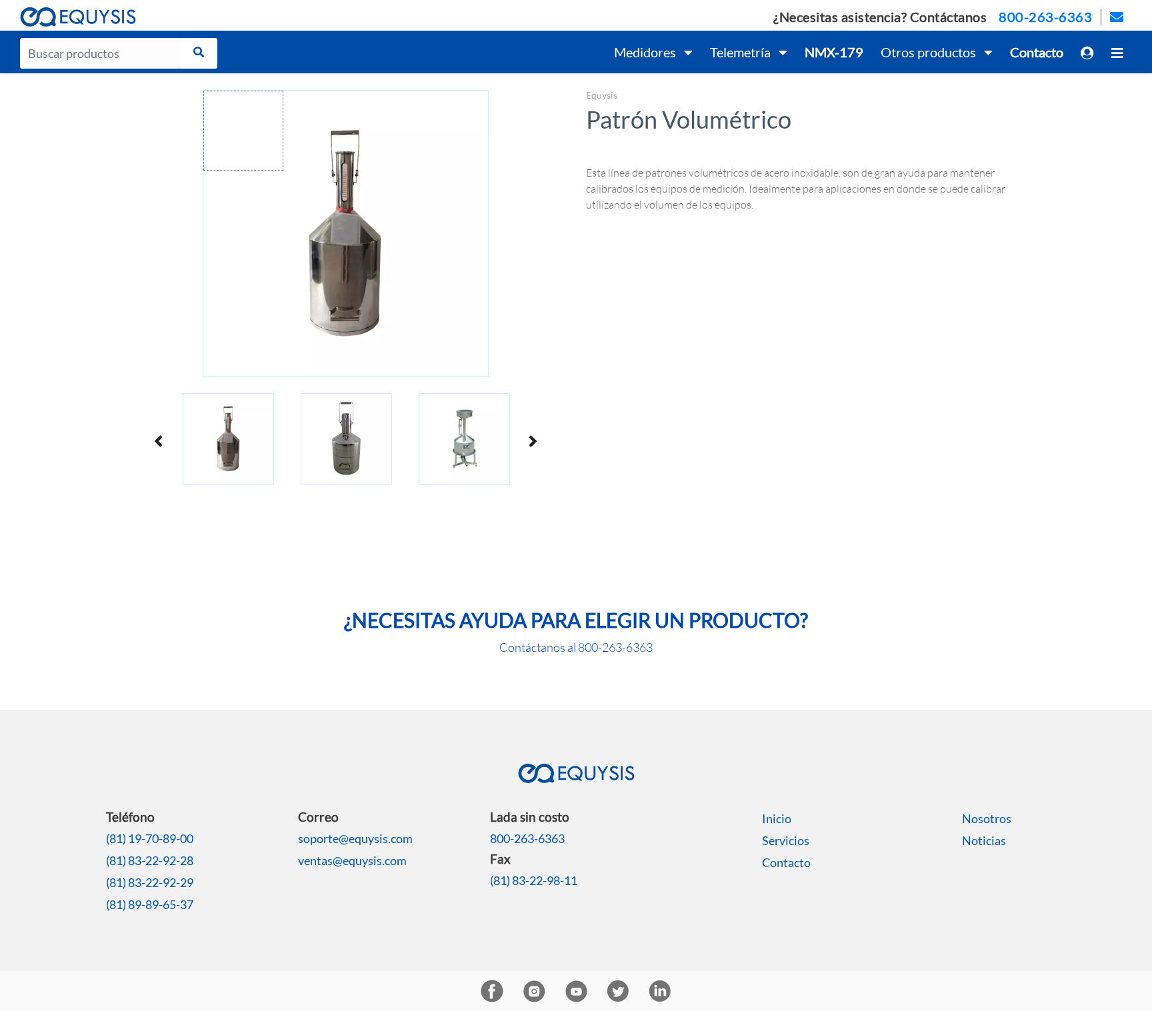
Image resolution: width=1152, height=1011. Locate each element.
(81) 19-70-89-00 (149, 838)
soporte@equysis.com (355, 838)
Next (532, 440)
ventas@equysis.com (352, 860)
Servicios (785, 840)
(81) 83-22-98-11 (533, 880)
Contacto (786, 862)
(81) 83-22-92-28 (149, 860)
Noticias (984, 840)
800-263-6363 (1045, 17)
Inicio (776, 818)
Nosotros (986, 818)
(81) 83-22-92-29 (149, 882)
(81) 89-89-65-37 (149, 904)
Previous (159, 440)
